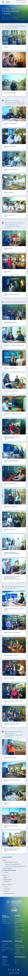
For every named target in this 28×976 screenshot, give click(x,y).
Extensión (4, 945)
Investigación (5, 944)
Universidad (18, 941)
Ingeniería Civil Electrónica (10, 391)
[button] (18, 2)
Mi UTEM (17, 973)
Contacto (12, 973)
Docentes (4, 963)
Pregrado (13, 8)
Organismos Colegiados (20, 947)
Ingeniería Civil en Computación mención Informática (12, 437)
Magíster (6, 877)
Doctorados (6, 881)
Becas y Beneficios (8, 868)
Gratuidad (6, 872)
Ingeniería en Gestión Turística (11, 724)
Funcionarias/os (5, 964)
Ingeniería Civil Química (10, 146)
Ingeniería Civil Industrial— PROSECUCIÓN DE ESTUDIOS (12, 553)
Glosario (16, 936)
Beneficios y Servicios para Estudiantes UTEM (15, 866)
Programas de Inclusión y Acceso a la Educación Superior (20, 930)
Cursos (5, 886)
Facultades (17, 950)
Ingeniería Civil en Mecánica (11, 461)
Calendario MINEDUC (19, 920)
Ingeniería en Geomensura (10, 322)
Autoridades (17, 949)
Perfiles (4, 957)
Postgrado (4, 875)
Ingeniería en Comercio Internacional (13, 701)
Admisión (18, 915)
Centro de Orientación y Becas (10, 862)
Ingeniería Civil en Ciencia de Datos (13, 414)
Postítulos (6, 891)
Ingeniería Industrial (9, 529)
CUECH (16, 959)
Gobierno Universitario (19, 945)
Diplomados (6, 888)
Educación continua (6, 884)
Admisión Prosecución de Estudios (20, 927)
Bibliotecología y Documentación (12, 632)
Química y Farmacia (9, 215)
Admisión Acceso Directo (20, 924)
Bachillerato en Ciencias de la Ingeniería (14, 345)
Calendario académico (19, 954)
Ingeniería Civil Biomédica (10, 368)
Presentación (17, 944)
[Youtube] (18, 970)
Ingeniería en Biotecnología (11, 169)
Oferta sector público (8, 893)
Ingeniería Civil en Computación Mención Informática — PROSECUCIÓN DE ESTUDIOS (12, 578)
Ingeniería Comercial (9, 678)
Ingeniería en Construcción (10, 826)
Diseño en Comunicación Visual (12, 294)
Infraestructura (18, 952)
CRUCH (16, 961)
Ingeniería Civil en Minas (10, 757)
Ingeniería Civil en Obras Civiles (12, 780)
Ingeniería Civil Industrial (10, 506)
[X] (15, 969)
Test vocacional (18, 933)
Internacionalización (6, 947)
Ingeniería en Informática (10, 483)
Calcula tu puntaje (19, 918)
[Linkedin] (13, 970)
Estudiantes (4, 959)
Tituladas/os (5, 961)
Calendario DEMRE (19, 938)
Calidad (4, 950)
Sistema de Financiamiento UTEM (12, 864)
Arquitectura (7, 803)
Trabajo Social (7, 271)
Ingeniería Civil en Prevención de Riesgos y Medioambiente (12, 849)
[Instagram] (10, 970)
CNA (16, 963)
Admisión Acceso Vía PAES (19, 922)
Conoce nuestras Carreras (10, 870)
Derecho (6, 47)
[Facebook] (8, 970)
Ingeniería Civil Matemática (11, 123)
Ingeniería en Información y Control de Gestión (14, 609)
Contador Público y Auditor (11, 655)
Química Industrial (8, 192)
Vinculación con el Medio (7, 949)
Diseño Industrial (8, 248)
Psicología (6, 70)
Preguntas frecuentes (19, 935)
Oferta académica (5, 8)
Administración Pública (9, 93)
